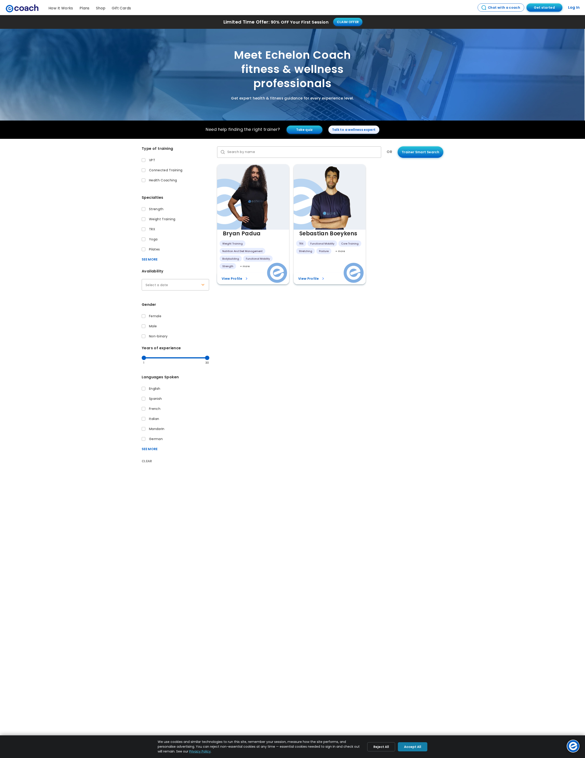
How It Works (60, 8)
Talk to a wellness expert (354, 129)
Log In (574, 7)
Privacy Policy (200, 751)
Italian (154, 419)
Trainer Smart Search (420, 152)
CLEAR (147, 461)
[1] (144, 358)
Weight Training (162, 219)
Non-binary (158, 336)
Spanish (155, 398)
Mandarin (157, 429)
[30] (207, 358)
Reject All (381, 747)
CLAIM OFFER (348, 22)
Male (153, 326)
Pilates (154, 249)
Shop (101, 8)
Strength (156, 209)
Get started (544, 7)
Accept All (412, 747)
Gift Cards (121, 8)
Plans (85, 8)
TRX (152, 229)
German (156, 439)
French (154, 408)
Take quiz (304, 129)
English (154, 388)
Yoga (153, 239)
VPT (152, 160)
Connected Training (165, 170)
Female (155, 316)
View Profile (232, 278)
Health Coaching (163, 180)
